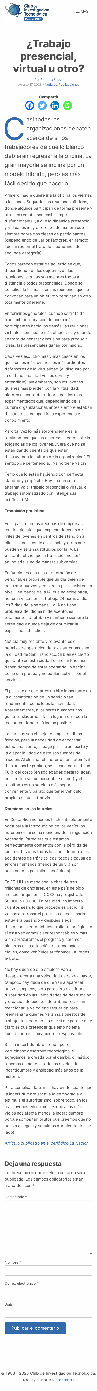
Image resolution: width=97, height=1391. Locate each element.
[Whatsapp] (67, 105)
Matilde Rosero (63, 1380)
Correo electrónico (22, 1283)
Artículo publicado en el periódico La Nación (47, 1143)
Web (8, 1304)
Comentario (16, 1197)
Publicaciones (68, 84)
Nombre (13, 1262)
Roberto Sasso (51, 80)
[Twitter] (42, 105)
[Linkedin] (54, 105)
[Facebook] (29, 105)
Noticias (51, 84)
